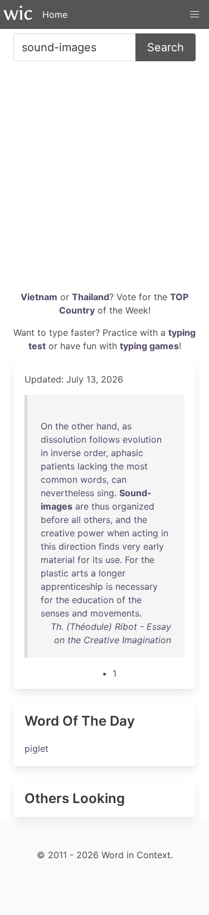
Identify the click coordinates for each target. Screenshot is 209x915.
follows (104, 439)
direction (77, 546)
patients (58, 466)
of (120, 599)
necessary (136, 586)
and (123, 519)
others (97, 519)
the (62, 426)
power (90, 533)
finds (109, 546)
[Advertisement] (104, 180)
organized (133, 506)
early (153, 546)
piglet (36, 748)
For (131, 559)
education (93, 599)
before (55, 519)
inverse (66, 452)
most (137, 466)
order (95, 452)
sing (105, 492)
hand (106, 426)
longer (112, 573)
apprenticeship (72, 586)
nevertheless (67, 492)
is (109, 586)
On (46, 426)
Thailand (90, 296)
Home (54, 14)
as (127, 426)
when (118, 533)
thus (100, 506)
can (119, 479)
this (48, 546)
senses (55, 613)
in (44, 452)
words (93, 479)
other (82, 426)
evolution (142, 439)
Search (165, 47)
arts (79, 573)
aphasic (127, 452)
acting (145, 533)
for (83, 559)
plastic (55, 573)
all (76, 519)
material (58, 559)
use (112, 559)
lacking (92, 466)
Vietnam (39, 296)
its (98, 559)
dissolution (63, 439)
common (59, 479)
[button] (194, 14)
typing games (149, 345)
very (131, 546)
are (82, 506)
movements (114, 613)
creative (58, 533)
